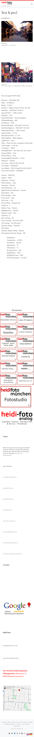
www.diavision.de (7, 510)
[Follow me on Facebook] (14, 733)
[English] (28, 734)
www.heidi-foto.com (8, 499)
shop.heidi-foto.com (8, 488)
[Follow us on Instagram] (24, 733)
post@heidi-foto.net (10, 645)
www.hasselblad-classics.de (10, 532)
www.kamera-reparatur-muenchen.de (12, 553)
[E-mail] (9, 733)
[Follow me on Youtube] (22, 733)
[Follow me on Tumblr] (19, 733)
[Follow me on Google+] (17, 733)
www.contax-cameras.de (9, 521)
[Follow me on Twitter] (12, 733)
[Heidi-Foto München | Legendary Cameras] (6, 2)
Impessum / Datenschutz (17, 728)
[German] (31, 734)
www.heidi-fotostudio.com (10, 477)
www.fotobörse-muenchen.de (10, 542)
